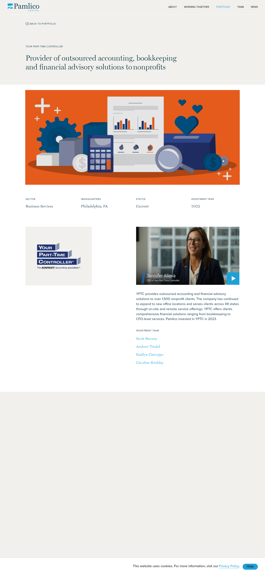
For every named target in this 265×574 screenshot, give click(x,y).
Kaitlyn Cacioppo (150, 354)
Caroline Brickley (150, 362)
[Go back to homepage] (23, 7)
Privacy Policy (229, 565)
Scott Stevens (146, 338)
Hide (250, 566)
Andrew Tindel (148, 346)
